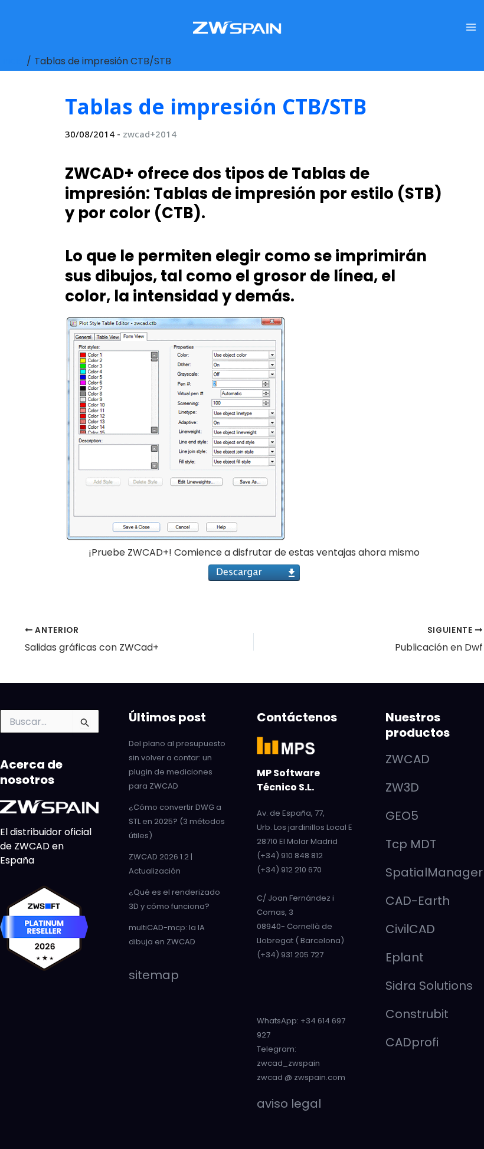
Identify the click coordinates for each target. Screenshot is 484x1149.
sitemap (154, 975)
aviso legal (289, 1103)
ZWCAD (407, 759)
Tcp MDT (410, 844)
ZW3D (402, 787)
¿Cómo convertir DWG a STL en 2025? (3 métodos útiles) (177, 821)
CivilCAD (410, 929)
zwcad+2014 (149, 134)
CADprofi (412, 1042)
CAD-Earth (417, 900)
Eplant (404, 957)
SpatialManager (434, 872)
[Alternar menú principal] (471, 27)
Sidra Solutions (429, 985)
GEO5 (401, 815)
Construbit (417, 1014)
